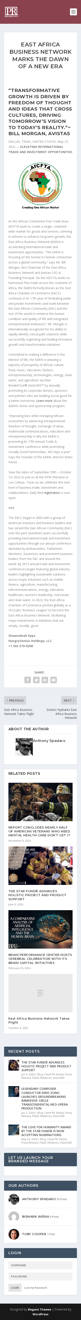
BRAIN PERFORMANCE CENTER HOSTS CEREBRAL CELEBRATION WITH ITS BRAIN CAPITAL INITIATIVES (40, 959)
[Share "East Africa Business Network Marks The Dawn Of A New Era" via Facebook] (27, 680)
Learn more (44, 401)
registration (52, 493)
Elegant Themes (39, 1309)
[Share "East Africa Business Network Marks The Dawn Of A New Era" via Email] (53, 680)
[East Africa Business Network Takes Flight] (40, 993)
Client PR (49, 1074)
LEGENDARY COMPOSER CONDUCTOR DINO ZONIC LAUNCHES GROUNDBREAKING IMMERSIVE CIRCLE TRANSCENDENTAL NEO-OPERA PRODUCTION (44, 1098)
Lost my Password (35, 1288)
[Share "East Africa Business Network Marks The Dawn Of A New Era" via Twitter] (36, 680)
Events (60, 1074)
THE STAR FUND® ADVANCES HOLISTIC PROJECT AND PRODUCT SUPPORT (37, 895)
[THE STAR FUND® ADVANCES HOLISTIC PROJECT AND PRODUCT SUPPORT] (40, 865)
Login (15, 1288)
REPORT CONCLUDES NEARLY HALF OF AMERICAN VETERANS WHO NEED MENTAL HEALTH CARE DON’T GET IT (39, 831)
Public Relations (41, 1078)
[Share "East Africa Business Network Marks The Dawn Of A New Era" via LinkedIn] (45, 680)
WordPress (40, 1314)
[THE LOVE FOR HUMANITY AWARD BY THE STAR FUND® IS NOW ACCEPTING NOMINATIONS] (13, 1130)
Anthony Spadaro (49, 741)
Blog (40, 1074)
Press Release (29, 1142)
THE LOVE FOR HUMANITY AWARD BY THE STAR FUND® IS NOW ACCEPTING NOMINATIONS (46, 1131)
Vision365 (59, 1078)
